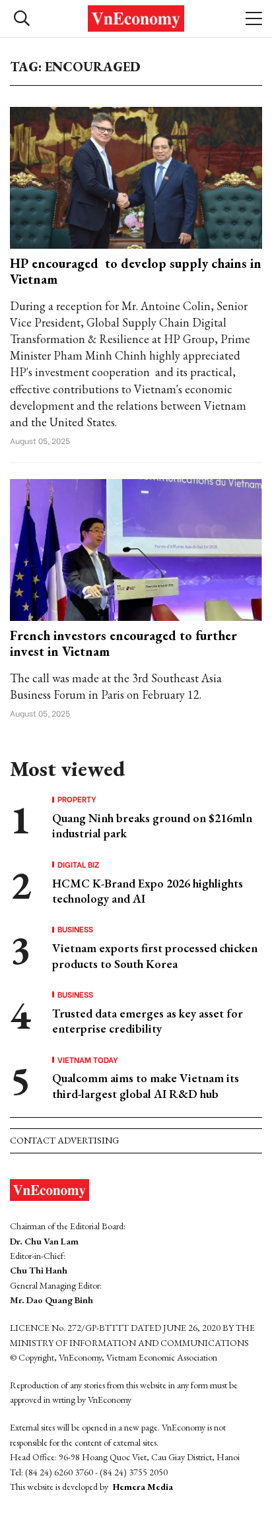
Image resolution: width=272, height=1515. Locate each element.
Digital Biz (78, 864)
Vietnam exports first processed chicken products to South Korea (154, 955)
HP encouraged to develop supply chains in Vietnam (135, 271)
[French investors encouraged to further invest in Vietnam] (136, 549)
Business (75, 929)
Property (76, 799)
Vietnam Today (87, 1059)
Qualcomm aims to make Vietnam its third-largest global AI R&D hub (145, 1085)
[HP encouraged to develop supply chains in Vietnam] (136, 176)
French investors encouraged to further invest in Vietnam (123, 643)
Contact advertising (64, 1140)
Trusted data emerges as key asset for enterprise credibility (147, 1021)
